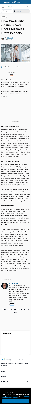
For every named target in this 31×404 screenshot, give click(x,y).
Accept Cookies (15, 401)
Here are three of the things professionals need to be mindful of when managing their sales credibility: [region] (14, 94)
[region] (15, 396)
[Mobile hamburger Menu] (3, 6)
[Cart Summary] (28, 6)
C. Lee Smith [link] (10, 38)
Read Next (7, 334)
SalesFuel (19, 287)
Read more (12, 304)
